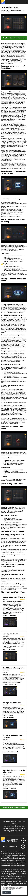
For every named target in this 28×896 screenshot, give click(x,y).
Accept (6, 892)
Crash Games (6, 821)
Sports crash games (14, 832)
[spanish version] (6, 22)
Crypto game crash (18, 825)
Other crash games (19, 830)
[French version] (17, 22)
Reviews (14, 823)
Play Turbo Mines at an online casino (14, 38)
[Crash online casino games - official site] (3, 2)
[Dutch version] (21, 22)
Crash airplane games (9, 826)
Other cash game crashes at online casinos (13, 11)
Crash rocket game (19, 826)
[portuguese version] (10, 22)
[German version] (13, 22)
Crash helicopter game (19, 828)
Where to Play (21, 821)
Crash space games (9, 830)
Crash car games (9, 825)
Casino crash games (5, 10)
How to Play (14, 821)
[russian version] (2, 22)
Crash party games (8, 828)
